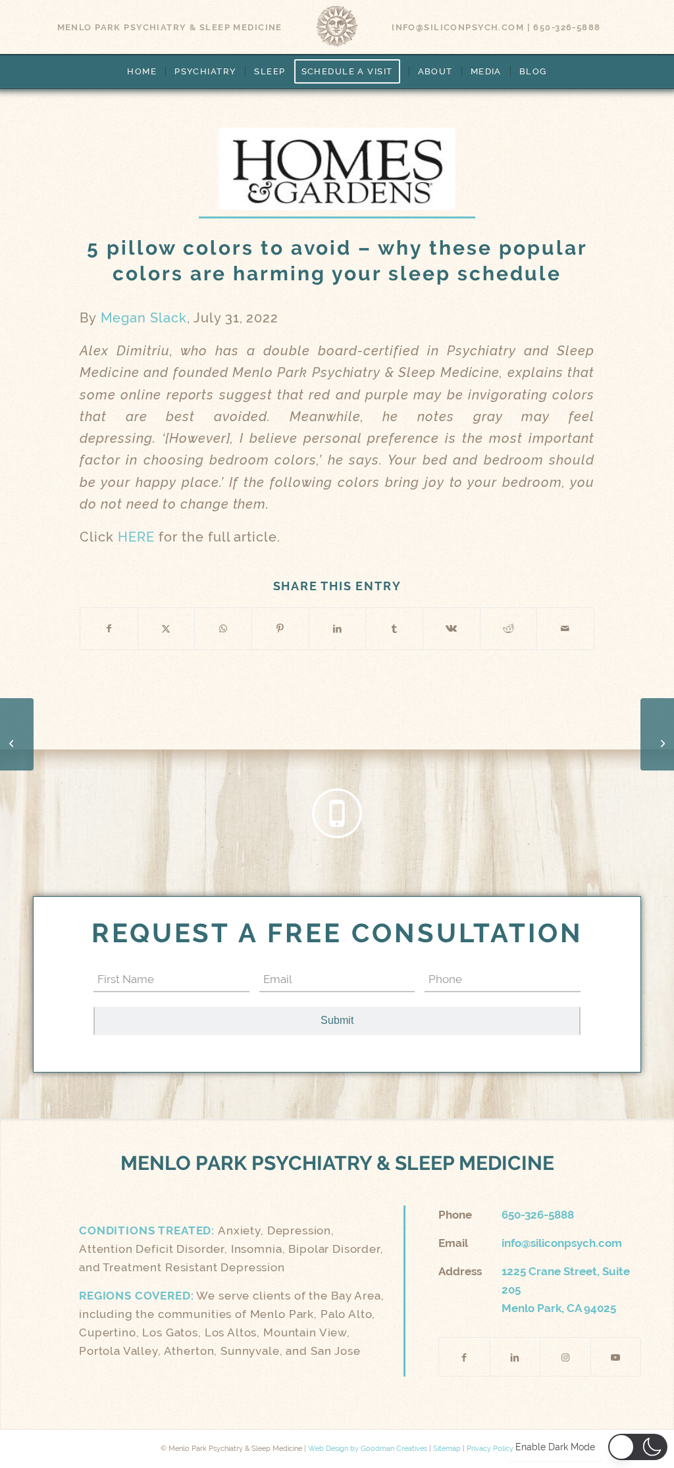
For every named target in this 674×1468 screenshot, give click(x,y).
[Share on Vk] (451, 628)
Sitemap (447, 1448)
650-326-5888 (566, 27)
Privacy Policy (490, 1448)
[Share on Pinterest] (280, 628)
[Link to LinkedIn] (515, 1357)
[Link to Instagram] (565, 1357)
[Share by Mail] (565, 628)
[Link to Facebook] (464, 1357)
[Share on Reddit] (508, 628)
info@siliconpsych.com (458, 27)
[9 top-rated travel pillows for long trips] (657, 734)
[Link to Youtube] (616, 1357)
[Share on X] (166, 628)
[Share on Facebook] (109, 628)
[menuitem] (141, 71)
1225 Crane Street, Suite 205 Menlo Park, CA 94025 (566, 1290)
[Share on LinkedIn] (337, 628)
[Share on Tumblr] (394, 628)
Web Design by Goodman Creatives (367, 1448)
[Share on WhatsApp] (223, 628)
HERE (136, 537)
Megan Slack (144, 318)
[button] (637, 1447)
